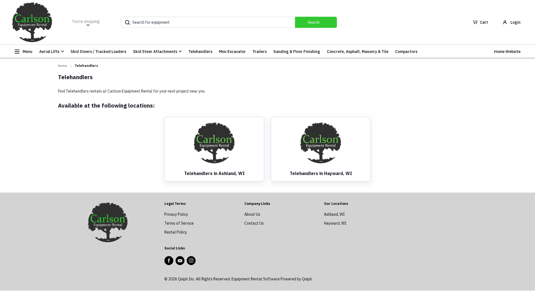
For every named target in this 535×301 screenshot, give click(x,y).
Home (62, 66)
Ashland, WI (334, 214)
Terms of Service (179, 223)
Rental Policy (175, 232)
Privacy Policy (176, 214)
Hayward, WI (335, 223)
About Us (252, 214)
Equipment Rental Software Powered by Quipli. (272, 278)
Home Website (507, 51)
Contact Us (254, 223)
